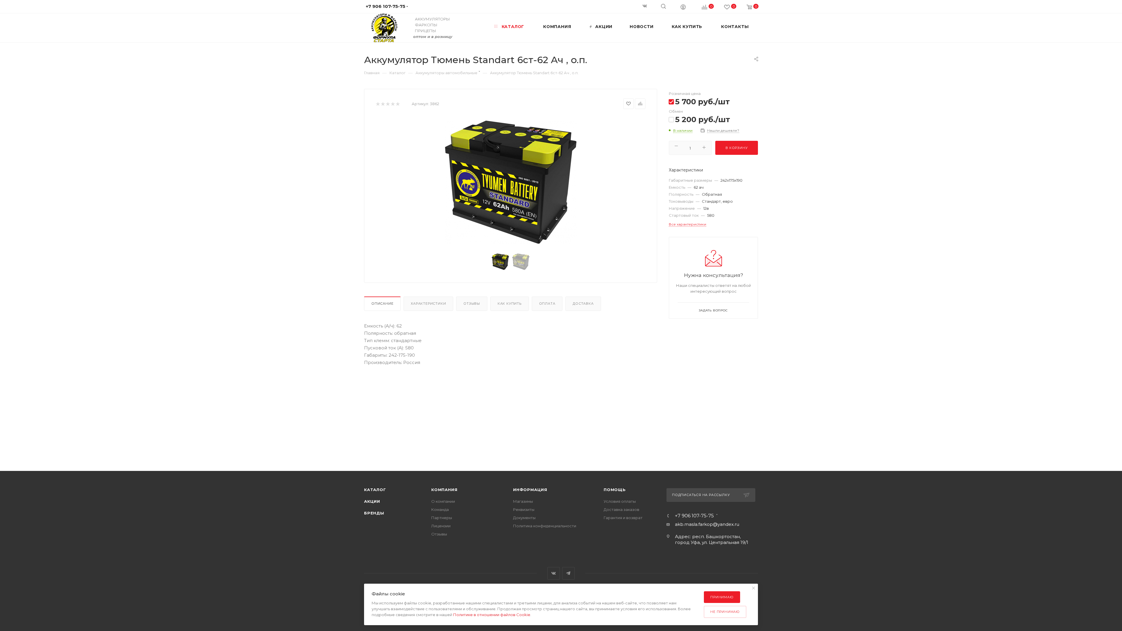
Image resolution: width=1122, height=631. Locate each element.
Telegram (568, 573)
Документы (524, 517)
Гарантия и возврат (623, 517)
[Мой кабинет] (683, 6)
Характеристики (428, 303)
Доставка (583, 303)
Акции (372, 501)
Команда (440, 509)
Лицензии (441, 525)
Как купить (510, 303)
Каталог (375, 489)
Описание (382, 303)
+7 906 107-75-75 (694, 516)
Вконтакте (553, 573)
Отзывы (471, 303)
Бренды (374, 513)
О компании (443, 501)
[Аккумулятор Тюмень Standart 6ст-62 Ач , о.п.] (510, 182)
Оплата (547, 303)
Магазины (523, 501)
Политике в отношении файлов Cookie (491, 614)
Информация (530, 489)
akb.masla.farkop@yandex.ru (707, 524)
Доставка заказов (621, 509)
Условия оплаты (620, 501)
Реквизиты (523, 509)
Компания (444, 489)
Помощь (615, 489)
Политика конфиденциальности (544, 525)
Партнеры (441, 517)
